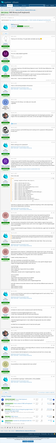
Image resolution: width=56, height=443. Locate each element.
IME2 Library (14, 416)
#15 (54, 291)
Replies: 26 (11, 17)
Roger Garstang (5, 165)
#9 (54, 142)
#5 (54, 83)
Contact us (30, 434)
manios (5, 58)
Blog (5, 5)
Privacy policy (44, 434)
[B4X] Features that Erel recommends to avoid (19, 87)
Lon (5, 73)
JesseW (5, 120)
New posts (16, 5)
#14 (54, 249)
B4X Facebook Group (16, 7)
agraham (6, 417)
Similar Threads (15, 14)
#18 (54, 345)
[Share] (54, 18)
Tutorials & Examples (16, 423)
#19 (54, 361)
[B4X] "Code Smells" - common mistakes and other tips (21, 89)
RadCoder (5, 220)
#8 (54, 127)
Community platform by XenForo (28, 436)
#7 (54, 112)
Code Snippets (16, 400)
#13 (54, 232)
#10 (54, 158)
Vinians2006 (5, 134)
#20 (54, 376)
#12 (54, 212)
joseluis (5, 43)
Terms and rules (37, 434)
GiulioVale (5, 369)
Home (52, 434)
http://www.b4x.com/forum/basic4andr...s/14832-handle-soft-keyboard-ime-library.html (30, 20)
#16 (54, 307)
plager (6, 400)
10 (23, 423)
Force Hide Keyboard (21, 399)
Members (24, 5)
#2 (54, 36)
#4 (54, 66)
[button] (20, 5)
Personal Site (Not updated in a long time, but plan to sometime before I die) (25, 169)
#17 (54, 330)
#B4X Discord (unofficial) (6, 7)
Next (6, 33)
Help (49, 434)
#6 (54, 99)
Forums (10, 5)
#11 (54, 173)
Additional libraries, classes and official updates (25, 412)
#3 (54, 51)
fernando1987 (7, 412)
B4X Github (23, 7)
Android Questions (18, 406)
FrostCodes (7, 406)
